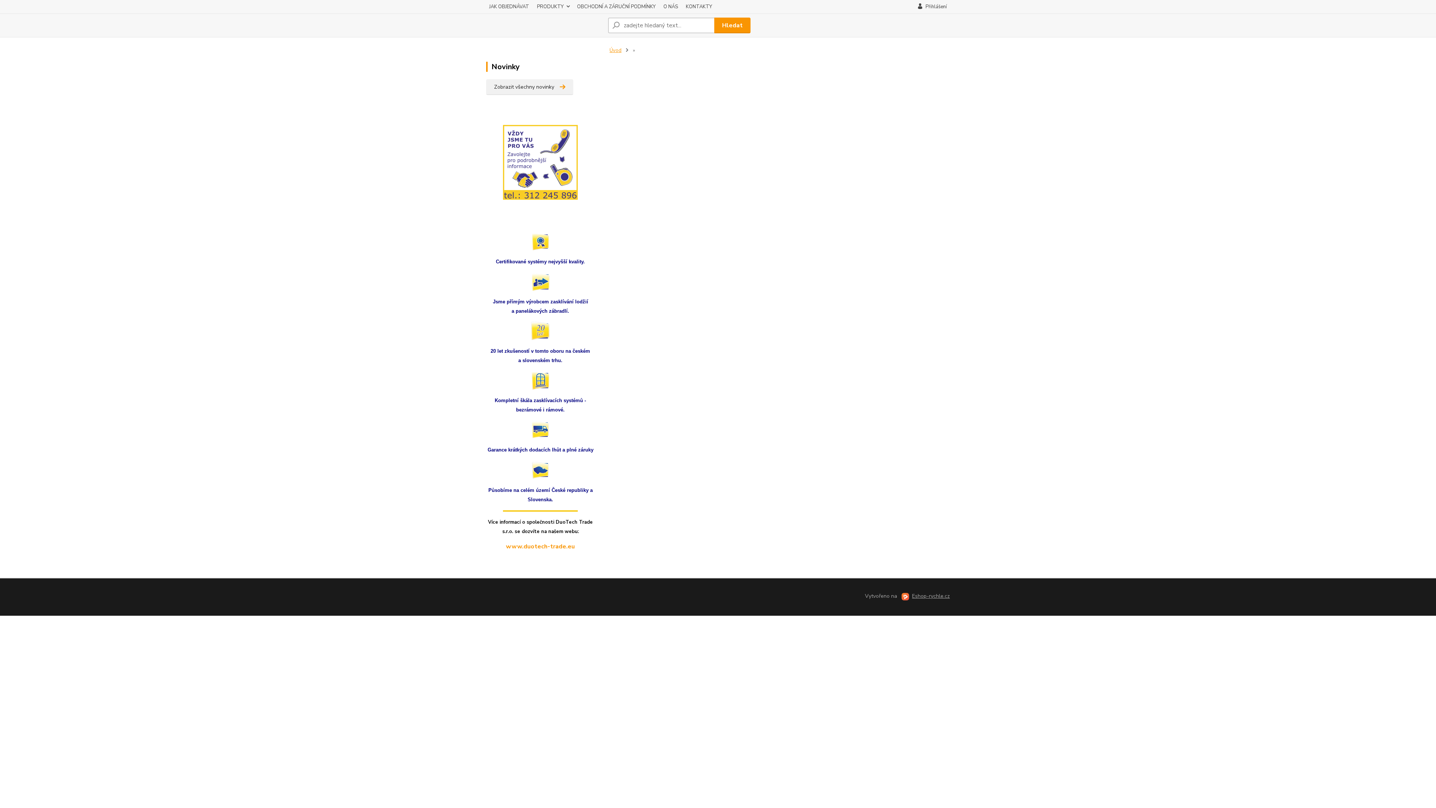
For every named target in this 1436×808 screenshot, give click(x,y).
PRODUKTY (550, 6)
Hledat (732, 25)
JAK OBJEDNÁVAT (509, 6)
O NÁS (670, 6)
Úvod (616, 50)
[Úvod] (544, 25)
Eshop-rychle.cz (931, 596)
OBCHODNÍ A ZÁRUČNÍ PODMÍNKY (616, 6)
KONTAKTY (699, 6)
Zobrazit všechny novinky (524, 87)
